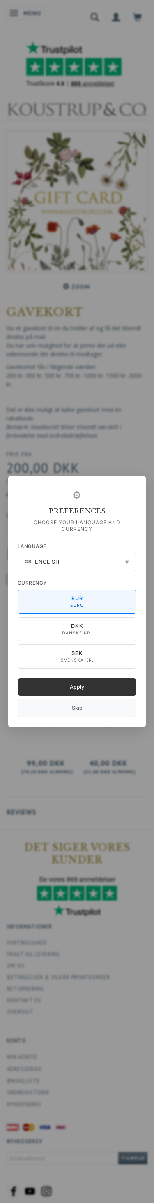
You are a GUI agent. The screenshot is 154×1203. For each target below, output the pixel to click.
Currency (32, 583)
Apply (77, 687)
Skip (77, 708)
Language (32, 546)
